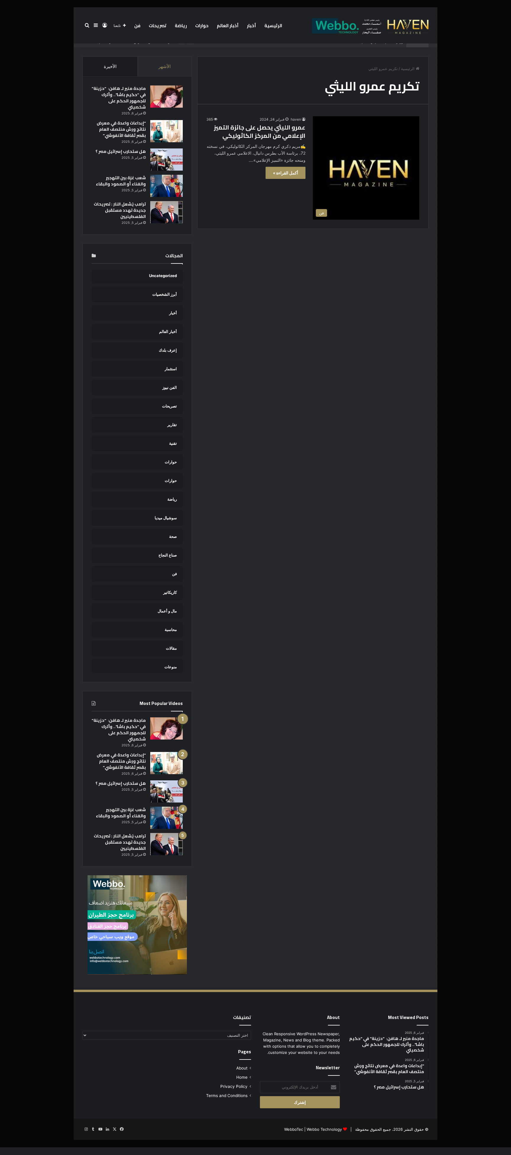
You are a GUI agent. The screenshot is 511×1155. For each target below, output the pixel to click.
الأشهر (165, 66)
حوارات (201, 25)
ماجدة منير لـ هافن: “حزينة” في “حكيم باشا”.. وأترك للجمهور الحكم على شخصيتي (119, 98)
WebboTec (293, 1129)
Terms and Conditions (227, 1095)
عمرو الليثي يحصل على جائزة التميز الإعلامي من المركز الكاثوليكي (259, 131)
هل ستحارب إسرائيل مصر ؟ (121, 151)
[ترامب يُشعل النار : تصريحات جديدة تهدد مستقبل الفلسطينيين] (166, 212)
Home (242, 1077)
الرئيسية (273, 25)
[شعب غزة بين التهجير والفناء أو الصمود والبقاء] (166, 186)
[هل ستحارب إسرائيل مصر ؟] (166, 159)
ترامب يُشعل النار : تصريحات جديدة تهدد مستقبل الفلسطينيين (120, 210)
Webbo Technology (324, 1129)
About (242, 1068)
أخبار (251, 25)
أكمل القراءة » (285, 172)
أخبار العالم (228, 25)
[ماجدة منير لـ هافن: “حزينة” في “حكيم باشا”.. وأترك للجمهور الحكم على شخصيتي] (166, 96)
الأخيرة (110, 66)
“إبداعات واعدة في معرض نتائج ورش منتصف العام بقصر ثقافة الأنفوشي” (121, 129)
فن (137, 25)
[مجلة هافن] (369, 25)
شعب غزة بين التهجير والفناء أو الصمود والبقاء (121, 181)
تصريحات (157, 25)
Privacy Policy (234, 1086)
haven (296, 119)
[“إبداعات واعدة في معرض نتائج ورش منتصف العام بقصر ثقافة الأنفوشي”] (166, 131)
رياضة (181, 25)
